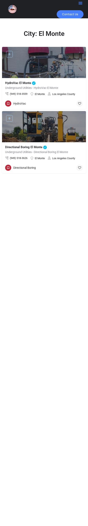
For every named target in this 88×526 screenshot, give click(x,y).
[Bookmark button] (79, 103)
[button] (80, 3)
